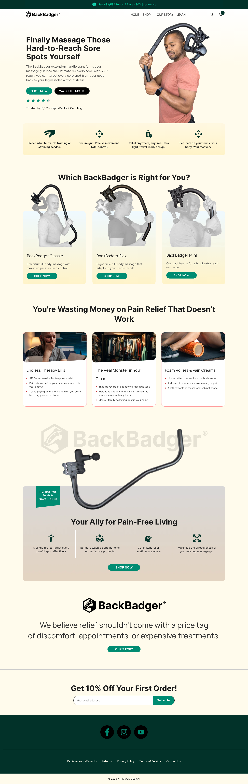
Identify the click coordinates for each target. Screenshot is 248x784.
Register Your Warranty (82, 761)
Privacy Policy (125, 761)
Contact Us (173, 761)
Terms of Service (150, 761)
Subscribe (163, 700)
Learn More (149, 4)
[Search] (212, 14)
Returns (107, 761)
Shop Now (39, 91)
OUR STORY (124, 649)
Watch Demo (69, 91)
